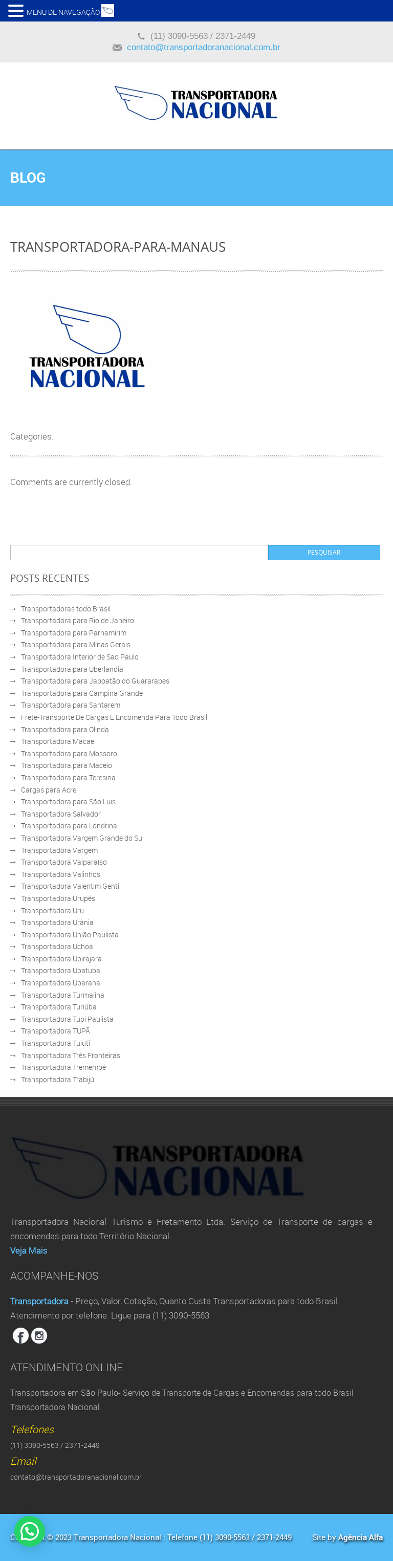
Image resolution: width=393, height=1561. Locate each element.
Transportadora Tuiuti (55, 1043)
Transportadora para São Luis (68, 801)
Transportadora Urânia (57, 922)
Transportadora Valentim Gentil (71, 886)
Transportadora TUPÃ (55, 1031)
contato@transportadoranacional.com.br (203, 47)
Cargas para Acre (48, 790)
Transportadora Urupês (58, 898)
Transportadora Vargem (59, 850)
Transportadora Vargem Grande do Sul (82, 838)
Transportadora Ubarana (60, 982)
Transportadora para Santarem (70, 705)
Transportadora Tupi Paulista (67, 1019)
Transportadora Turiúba (59, 1007)
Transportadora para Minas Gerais (75, 644)
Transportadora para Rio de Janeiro (77, 620)
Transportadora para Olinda (65, 729)
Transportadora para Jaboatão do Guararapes (95, 681)
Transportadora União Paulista (70, 934)
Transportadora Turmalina (62, 995)
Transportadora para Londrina (69, 825)
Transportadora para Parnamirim (73, 632)
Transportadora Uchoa (57, 946)
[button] (17, 10)
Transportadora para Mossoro (69, 753)
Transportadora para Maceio (66, 765)
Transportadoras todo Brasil (66, 608)
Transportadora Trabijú (57, 1079)
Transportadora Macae (57, 741)
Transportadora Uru (52, 910)
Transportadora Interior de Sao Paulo (80, 657)
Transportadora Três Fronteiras (70, 1055)
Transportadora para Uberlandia (72, 669)
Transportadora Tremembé (63, 1067)
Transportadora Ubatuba (60, 970)
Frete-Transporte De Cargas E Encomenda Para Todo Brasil (114, 717)
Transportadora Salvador (61, 814)
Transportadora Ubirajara (61, 958)
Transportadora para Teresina (68, 777)
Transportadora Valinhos (60, 874)
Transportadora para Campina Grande (82, 693)
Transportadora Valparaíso (64, 862)
